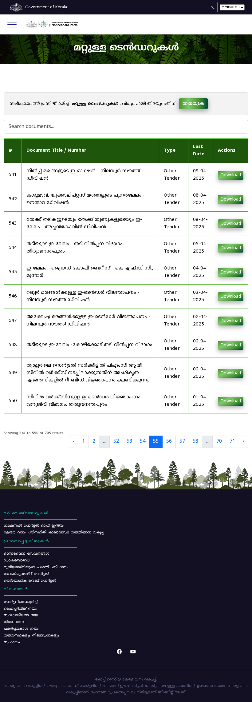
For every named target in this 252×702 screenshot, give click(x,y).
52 (116, 441)
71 (232, 441)
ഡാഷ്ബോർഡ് (16, 560)
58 (195, 441)
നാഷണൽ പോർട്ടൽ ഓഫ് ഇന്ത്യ (33, 525)
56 (169, 441)
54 (142, 441)
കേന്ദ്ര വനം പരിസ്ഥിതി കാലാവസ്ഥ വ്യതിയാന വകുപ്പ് (54, 532)
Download (230, 175)
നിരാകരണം (14, 621)
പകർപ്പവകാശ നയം (21, 628)
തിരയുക (193, 104)
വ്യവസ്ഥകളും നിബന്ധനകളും (31, 635)
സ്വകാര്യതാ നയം (21, 614)
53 (129, 441)
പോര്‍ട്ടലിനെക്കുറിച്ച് (20, 601)
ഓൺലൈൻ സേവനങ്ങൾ (26, 553)
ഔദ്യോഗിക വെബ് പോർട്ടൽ (30, 580)
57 (182, 441)
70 (219, 441)
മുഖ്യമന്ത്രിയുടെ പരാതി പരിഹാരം (36, 566)
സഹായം (12, 642)
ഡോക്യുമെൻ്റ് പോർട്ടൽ (26, 573)
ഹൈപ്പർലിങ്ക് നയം (20, 608)
